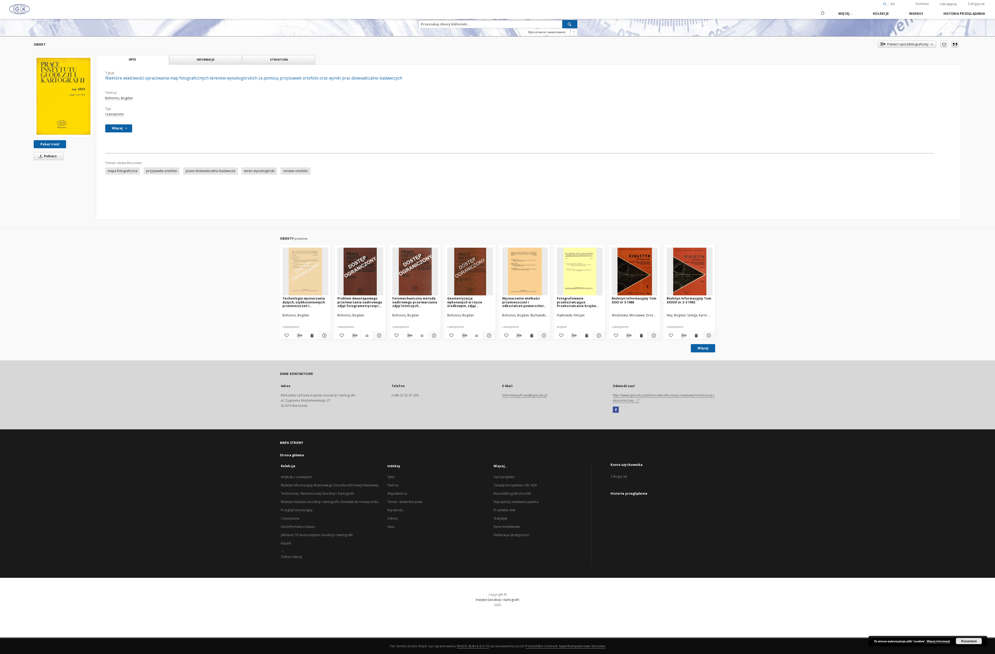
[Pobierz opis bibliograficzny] (299, 335)
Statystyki (500, 518)
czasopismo (114, 114)
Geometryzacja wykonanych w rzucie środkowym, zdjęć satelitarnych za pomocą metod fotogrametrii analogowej (467, 302)
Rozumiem (969, 641)
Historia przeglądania (964, 13)
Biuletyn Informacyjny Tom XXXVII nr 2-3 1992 (689, 300)
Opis (390, 526)
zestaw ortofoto (295, 171)
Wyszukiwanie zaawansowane (547, 32)
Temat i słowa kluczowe (405, 502)
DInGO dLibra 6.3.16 (473, 646)
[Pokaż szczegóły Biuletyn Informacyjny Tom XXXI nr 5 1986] (653, 335)
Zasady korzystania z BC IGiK (515, 485)
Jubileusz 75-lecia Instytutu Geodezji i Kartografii (317, 535)
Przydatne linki (504, 510)
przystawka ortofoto (161, 171)
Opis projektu (504, 477)
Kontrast (922, 4)
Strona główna (292, 455)
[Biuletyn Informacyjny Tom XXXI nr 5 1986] (634, 272)
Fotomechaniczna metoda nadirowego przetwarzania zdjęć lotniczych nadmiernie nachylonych (414, 302)
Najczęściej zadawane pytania (516, 502)
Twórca (393, 485)
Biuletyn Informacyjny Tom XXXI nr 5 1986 (634, 300)
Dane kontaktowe (507, 526)
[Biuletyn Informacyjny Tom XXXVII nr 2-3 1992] (689, 272)
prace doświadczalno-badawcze (210, 171)
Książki (286, 543)
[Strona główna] (822, 13)
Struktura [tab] (279, 59)
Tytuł (391, 477)
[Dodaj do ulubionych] (943, 44)
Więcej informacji (938, 641)
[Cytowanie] (954, 44)
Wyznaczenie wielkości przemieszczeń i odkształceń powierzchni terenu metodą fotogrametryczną (523, 302)
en (893, 4)
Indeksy (916, 13)
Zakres (392, 518)
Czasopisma (290, 518)
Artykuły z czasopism (296, 477)
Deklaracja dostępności (511, 535)
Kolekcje (881, 13)
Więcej (703, 348)
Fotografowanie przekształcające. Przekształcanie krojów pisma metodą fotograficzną (576, 302)
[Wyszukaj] (569, 24)
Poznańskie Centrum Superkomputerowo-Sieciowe (565, 646)
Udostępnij (948, 4)
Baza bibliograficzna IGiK (512, 493)
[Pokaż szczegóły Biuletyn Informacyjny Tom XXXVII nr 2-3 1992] (708, 335)
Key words (395, 510)
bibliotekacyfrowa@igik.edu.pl (524, 395)
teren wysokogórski (259, 171)
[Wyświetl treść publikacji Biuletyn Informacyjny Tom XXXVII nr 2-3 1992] (696, 335)
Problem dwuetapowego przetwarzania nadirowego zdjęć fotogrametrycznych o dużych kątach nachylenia (360, 302)
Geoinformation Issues (298, 526)
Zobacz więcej (291, 557)
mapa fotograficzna (122, 171)
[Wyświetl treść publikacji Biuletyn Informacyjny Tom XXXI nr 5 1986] (641, 335)
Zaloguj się (976, 4)
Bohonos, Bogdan (119, 98)
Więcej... (845, 13)
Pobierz (50, 156)
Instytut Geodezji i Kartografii (497, 600)
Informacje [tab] (206, 59)
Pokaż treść (49, 144)
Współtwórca (397, 493)
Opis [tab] (132, 59)
